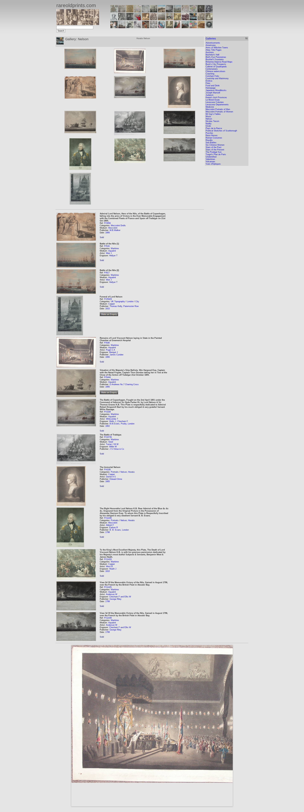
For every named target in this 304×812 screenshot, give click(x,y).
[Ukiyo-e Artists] (145, 27)
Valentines (210, 159)
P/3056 (107, 223)
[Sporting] (161, 19)
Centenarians (212, 69)
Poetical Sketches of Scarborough (221, 130)
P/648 (107, 343)
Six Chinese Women (215, 145)
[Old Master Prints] (201, 19)
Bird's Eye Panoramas (216, 57)
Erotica (209, 81)
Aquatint (112, 251)
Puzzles (209, 133)
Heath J (112, 569)
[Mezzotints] (209, 19)
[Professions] (161, 27)
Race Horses (212, 135)
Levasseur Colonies (215, 102)
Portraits (115, 472)
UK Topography (118, 301)
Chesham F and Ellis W (120, 596)
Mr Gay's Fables (213, 114)
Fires (208, 83)
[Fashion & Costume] (177, 27)
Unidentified (211, 157)
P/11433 (108, 559)
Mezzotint (112, 228)
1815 (107, 308)
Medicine (210, 107)
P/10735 (108, 437)
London (130, 301)
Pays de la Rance (214, 128)
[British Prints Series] (122, 11)
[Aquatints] (122, 27)
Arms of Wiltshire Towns (217, 47)
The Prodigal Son (214, 152)
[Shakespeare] (169, 27)
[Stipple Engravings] (114, 27)
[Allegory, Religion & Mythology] (153, 27)
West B (109, 566)
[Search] (209, 27)
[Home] (77, 24)
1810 (107, 571)
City (137, 301)
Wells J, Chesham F (118, 421)
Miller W (113, 446)
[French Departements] (193, 11)
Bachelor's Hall (212, 55)
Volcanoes (210, 161)
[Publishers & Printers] (122, 19)
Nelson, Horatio (127, 472)
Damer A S (111, 476)
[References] (201, 27)
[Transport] (169, 19)
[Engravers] (114, 19)
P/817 (107, 272)
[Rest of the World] (145, 11)
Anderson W (111, 594)
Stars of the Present (215, 149)
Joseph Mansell (213, 92)
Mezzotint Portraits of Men (218, 109)
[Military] (185, 27)
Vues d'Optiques (213, 164)
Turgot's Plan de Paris (216, 154)
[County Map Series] (129, 11)
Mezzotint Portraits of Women (219, 111)
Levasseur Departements (217, 104)
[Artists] (201, 11)
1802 (107, 426)
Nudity (209, 123)
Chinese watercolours (215, 71)
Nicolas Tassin (212, 121)
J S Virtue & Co (117, 449)
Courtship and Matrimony (217, 78)
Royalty (209, 140)
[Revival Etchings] (137, 27)
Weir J (109, 253)
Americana (210, 45)
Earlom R (113, 527)
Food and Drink (213, 85)
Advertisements (213, 43)
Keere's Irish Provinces (216, 97)
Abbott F (110, 525)
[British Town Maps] (137, 11)
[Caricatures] (137, 19)
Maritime (115, 248)
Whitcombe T (112, 419)
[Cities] (161, 11)
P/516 (107, 246)
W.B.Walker (115, 230)
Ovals (208, 126)
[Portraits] (153, 19)
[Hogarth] (129, 19)
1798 (107, 532)
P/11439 (108, 618)
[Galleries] (193, 19)
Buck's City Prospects (216, 64)
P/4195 (107, 469)
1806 (107, 232)
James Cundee (116, 354)
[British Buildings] (153, 11)
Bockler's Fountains (215, 59)
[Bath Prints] (169, 11)
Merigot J (113, 352)
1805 (107, 481)
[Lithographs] (129, 27)
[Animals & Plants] (145, 19)
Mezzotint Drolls (118, 225)
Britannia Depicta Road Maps (219, 62)
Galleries (211, 38)
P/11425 (108, 587)
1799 (107, 601)
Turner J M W (112, 444)
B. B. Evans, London (119, 530)
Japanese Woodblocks (216, 90)
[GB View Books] (193, 27)
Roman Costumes (214, 138)
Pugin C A (110, 350)
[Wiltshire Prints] (177, 11)
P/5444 (107, 377)
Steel (110, 442)
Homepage (210, 88)
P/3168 (107, 412)
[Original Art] (177, 19)
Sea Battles (211, 142)
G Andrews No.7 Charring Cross (124, 384)
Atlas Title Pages (214, 50)
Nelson (209, 119)
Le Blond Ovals (213, 100)
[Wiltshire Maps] (185, 11)
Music (208, 116)
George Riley (115, 599)
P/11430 (108, 518)
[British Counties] (114, 11)
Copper (111, 304)
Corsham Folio (212, 76)
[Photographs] (185, 19)
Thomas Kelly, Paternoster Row (124, 306)
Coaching (210, 73)
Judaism (209, 95)
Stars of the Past (213, 147)
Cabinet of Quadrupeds (216, 66)
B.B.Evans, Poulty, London (122, 423)
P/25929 (108, 299)
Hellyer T (113, 255)
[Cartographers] (209, 11)
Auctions (210, 52)
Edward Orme (116, 479)
